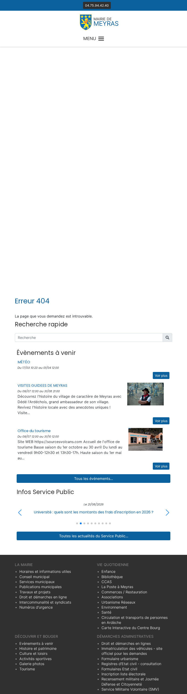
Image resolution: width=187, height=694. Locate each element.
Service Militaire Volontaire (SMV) (130, 689)
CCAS (106, 581)
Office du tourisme (34, 430)
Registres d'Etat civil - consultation (131, 663)
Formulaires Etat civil (119, 669)
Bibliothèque (112, 576)
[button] (167, 513)
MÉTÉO (24, 362)
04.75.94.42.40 (97, 5)
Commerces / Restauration (124, 592)
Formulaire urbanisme (119, 658)
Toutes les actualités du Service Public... (93, 536)
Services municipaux (37, 581)
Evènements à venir (36, 643)
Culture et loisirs (33, 653)
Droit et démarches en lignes (126, 643)
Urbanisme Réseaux (118, 602)
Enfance (108, 571)
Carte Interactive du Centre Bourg (130, 627)
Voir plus (161, 375)
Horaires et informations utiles (45, 571)
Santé (106, 612)
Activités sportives (35, 658)
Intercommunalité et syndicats (45, 602)
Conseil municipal (34, 576)
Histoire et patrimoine (38, 648)
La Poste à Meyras (117, 586)
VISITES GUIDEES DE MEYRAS (42, 385)
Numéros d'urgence (36, 607)
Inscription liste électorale (123, 674)
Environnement (114, 607)
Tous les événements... (93, 478)
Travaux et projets (34, 592)
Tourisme (27, 669)
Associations (112, 597)
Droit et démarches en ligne (43, 597)
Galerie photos (31, 663)
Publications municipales (40, 586)
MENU (89, 38)
